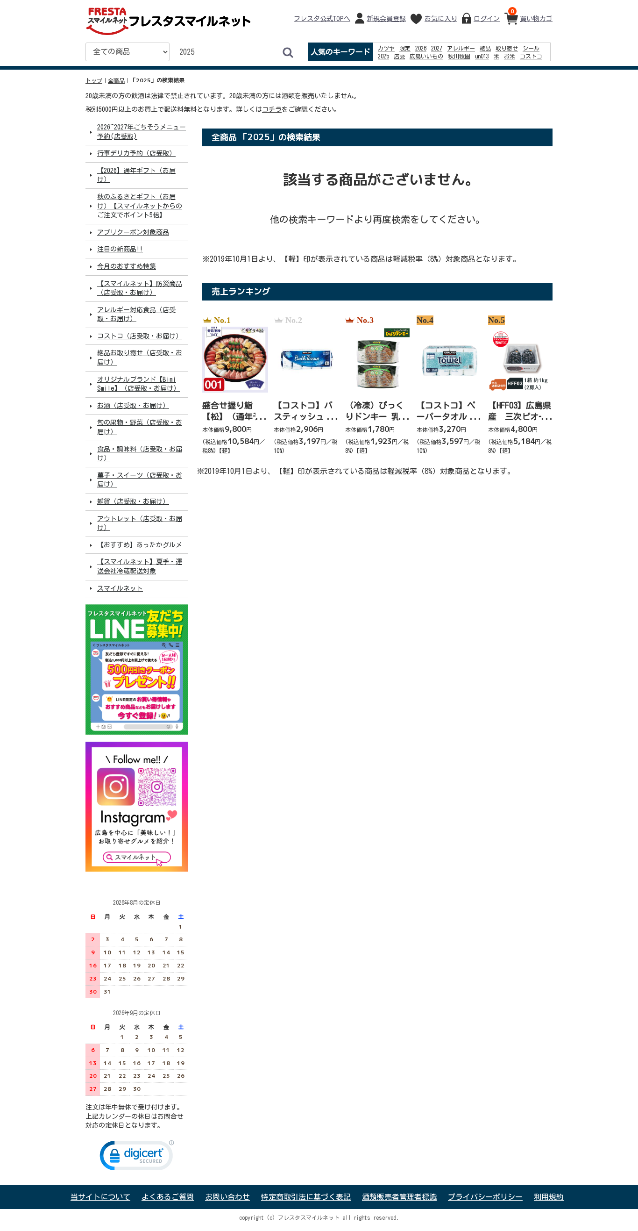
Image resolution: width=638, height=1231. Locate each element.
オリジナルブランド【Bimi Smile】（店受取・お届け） (138, 384)
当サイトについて (100, 1197)
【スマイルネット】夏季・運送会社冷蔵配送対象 (139, 566)
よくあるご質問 (168, 1197)
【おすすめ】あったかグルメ (139, 545)
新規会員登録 (386, 18)
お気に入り (441, 18)
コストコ (531, 56)
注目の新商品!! (120, 249)
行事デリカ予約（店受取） (136, 153)
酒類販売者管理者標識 (399, 1197)
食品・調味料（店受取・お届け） (139, 453)
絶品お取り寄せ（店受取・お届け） (139, 357)
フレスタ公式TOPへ (322, 18)
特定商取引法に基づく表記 (306, 1197)
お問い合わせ (227, 1197)
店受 (399, 56)
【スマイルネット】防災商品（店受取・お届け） (139, 288)
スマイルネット (120, 588)
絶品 (485, 48)
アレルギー (461, 48)
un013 (482, 56)
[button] (136, 1157)
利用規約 (549, 1197)
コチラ (272, 109)
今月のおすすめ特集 (126, 266)
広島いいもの (426, 56)
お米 (509, 56)
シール (531, 48)
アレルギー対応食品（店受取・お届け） (136, 314)
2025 (383, 56)
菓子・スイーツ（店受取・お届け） (139, 480)
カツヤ (386, 48)
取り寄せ (507, 48)
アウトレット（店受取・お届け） (139, 523)
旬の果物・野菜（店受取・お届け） (139, 427)
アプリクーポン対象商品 (133, 232)
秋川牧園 (459, 56)
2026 (420, 48)
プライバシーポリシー (485, 1197)
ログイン (487, 18)
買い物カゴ (531, 14)
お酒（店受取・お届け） (133, 405)
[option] (232, 386)
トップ (93, 80)
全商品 (116, 80)
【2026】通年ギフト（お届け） (136, 175)
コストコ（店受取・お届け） (139, 336)
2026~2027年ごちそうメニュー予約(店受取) (141, 132)
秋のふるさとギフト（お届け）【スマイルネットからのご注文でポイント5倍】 (139, 205)
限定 (405, 48)
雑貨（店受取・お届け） (133, 501)
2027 (436, 48)
